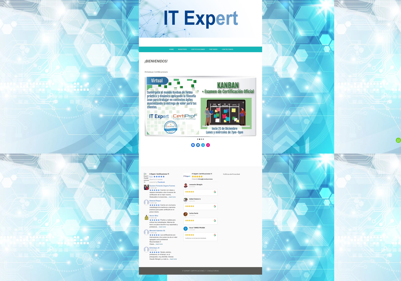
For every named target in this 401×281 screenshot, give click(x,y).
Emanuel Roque (155, 201)
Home (171, 49)
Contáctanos (227, 49)
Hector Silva (154, 216)
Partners (213, 49)
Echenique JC (154, 248)
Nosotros (182, 49)
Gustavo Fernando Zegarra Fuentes (162, 186)
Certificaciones (198, 49)
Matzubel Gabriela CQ (157, 230)
